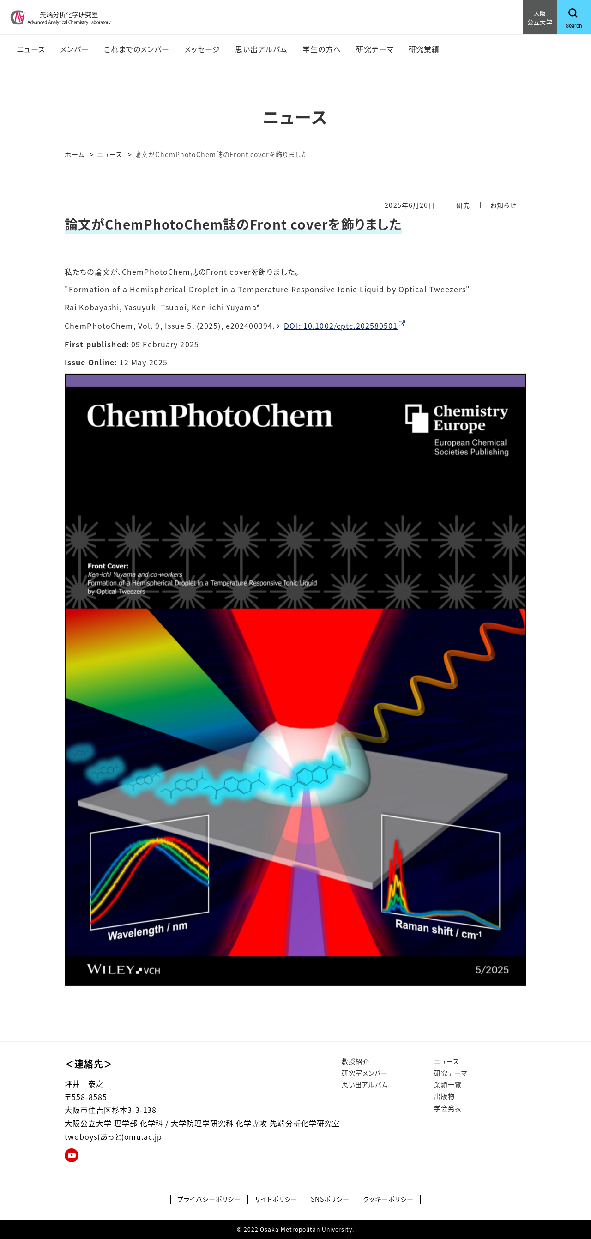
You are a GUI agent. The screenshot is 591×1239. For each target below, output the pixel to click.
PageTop (570, 1190)
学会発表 (448, 1107)
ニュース (109, 154)
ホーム (74, 154)
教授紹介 (355, 1061)
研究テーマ (451, 1072)
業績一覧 (448, 1084)
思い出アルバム (365, 1084)
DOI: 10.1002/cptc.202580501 (341, 325)
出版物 (444, 1095)
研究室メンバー (365, 1072)
